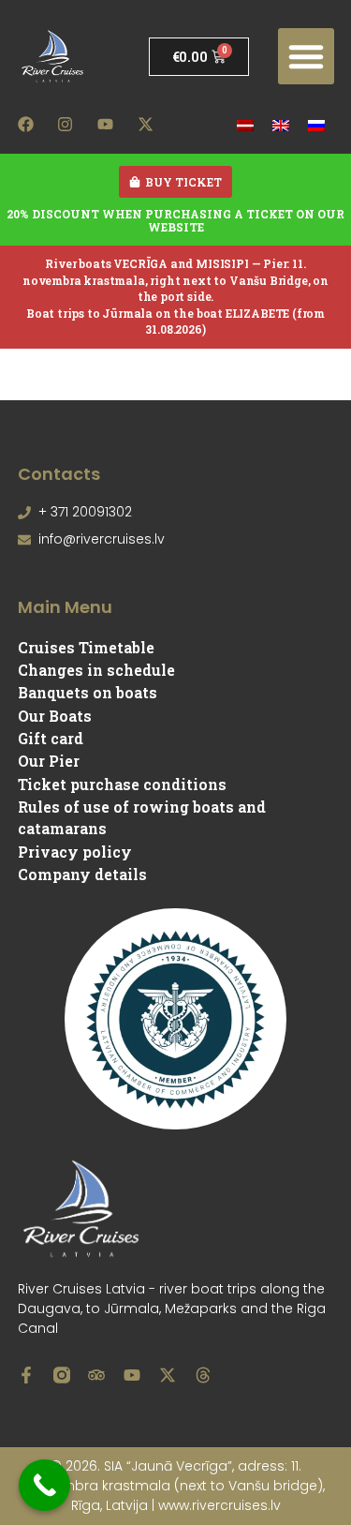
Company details (82, 874)
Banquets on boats (87, 692)
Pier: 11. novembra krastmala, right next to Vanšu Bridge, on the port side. (175, 280)
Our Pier (49, 760)
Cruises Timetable (86, 647)
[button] (306, 56)
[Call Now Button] (44, 1485)
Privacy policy (75, 851)
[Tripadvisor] (96, 1375)
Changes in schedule (96, 670)
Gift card (50, 738)
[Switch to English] (281, 124)
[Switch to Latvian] (245, 124)
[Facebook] (25, 124)
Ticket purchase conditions (122, 784)
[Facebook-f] (26, 1375)
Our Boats (55, 715)
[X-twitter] (145, 124)
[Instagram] (65, 124)
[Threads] (203, 1375)
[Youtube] (106, 124)
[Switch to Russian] (316, 124)
